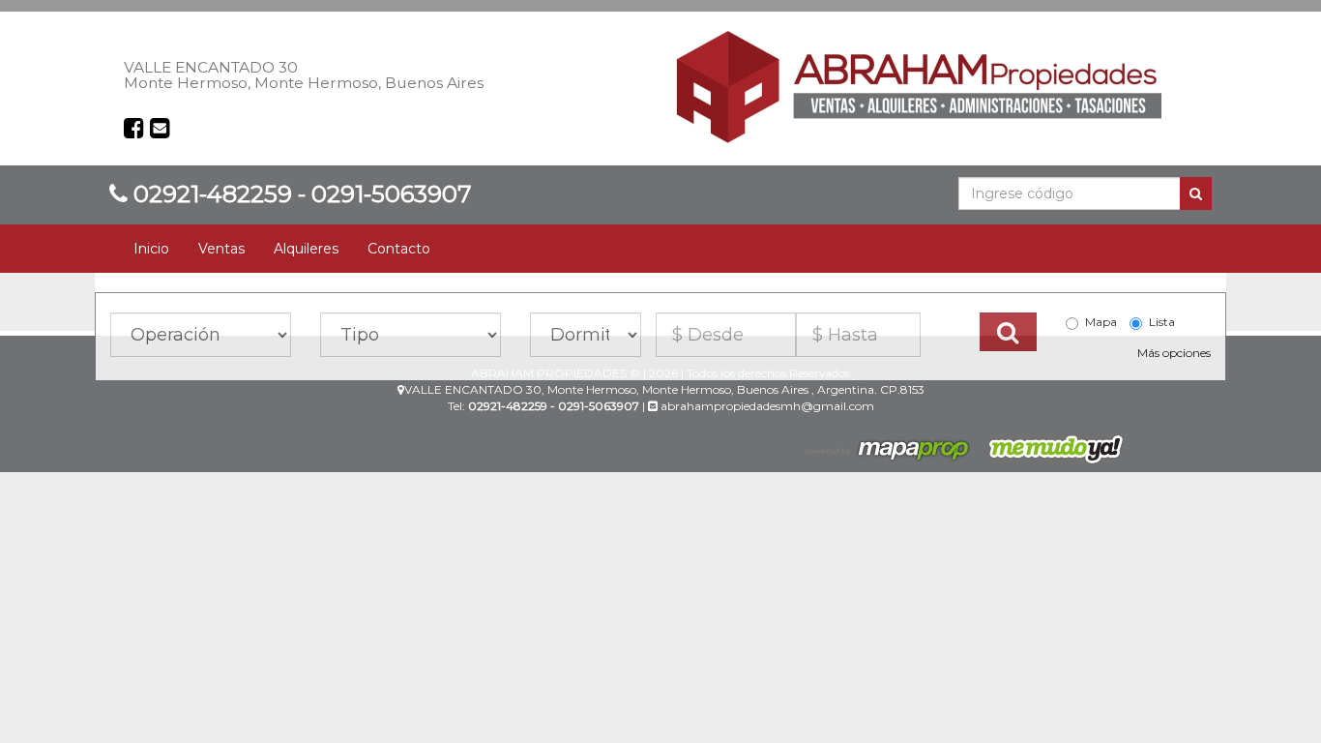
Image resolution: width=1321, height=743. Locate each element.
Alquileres (306, 248)
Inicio (151, 248)
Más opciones (1174, 352)
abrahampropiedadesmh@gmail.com (766, 406)
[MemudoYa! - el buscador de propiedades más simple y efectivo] (1049, 448)
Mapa (1101, 321)
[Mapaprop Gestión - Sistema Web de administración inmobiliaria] (889, 448)
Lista (1162, 321)
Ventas (221, 248)
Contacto (398, 248)
